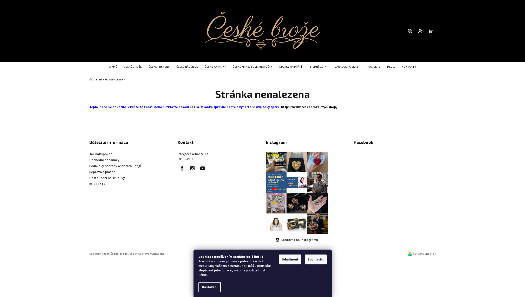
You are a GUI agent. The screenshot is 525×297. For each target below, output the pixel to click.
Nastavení (209, 287)
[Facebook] (182, 168)
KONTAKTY (97, 184)
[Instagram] (192, 168)
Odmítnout (290, 259)
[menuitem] (113, 67)
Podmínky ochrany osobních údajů (115, 166)
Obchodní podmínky (104, 160)
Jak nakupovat (100, 154)
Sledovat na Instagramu (299, 240)
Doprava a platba (102, 172)
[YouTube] (202, 168)
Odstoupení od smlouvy (107, 178)
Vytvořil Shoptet (424, 254)
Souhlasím (316, 259)
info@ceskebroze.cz (193, 154)
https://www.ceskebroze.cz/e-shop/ (309, 107)
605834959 (185, 159)
